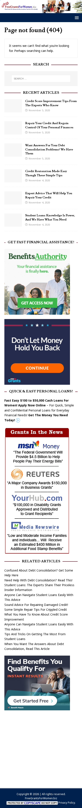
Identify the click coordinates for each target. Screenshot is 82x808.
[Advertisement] (41, 747)
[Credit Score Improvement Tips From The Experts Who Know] (13, 110)
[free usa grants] (37, 382)
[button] (76, 17)
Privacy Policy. (67, 802)
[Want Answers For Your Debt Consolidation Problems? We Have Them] (13, 154)
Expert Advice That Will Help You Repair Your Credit (48, 195)
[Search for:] (41, 78)
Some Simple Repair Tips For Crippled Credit (35, 609)
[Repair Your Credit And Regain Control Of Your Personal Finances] (13, 132)
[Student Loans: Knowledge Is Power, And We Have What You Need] (13, 224)
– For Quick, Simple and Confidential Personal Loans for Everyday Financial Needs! (39, 410)
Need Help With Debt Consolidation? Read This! (38, 580)
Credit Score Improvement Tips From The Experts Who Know (51, 103)
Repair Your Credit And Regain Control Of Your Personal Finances (49, 125)
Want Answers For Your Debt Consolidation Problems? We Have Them (49, 149)
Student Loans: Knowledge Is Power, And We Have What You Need (50, 217)
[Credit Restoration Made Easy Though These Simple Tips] (13, 180)
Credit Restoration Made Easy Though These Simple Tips (46, 173)
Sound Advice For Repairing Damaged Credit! (36, 605)
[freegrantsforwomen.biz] (41, 11)
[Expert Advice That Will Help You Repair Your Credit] (13, 202)
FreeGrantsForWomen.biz (41, 798)
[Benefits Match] (37, 708)
